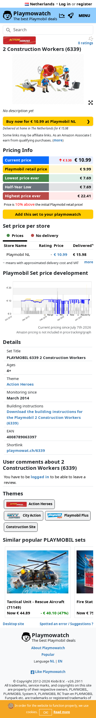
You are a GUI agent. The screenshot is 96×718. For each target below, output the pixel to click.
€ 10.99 (60, 254)
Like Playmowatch (50, 671)
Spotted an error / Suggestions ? (66, 624)
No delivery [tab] (47, 235)
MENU (84, 15)
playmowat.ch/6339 (26, 450)
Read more (62, 712)
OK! (45, 712)
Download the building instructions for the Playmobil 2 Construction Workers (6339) (45, 417)
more (58, 140)
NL (52, 661)
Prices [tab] (17, 235)
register (84, 3)
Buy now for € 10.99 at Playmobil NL (48, 121)
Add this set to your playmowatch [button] (48, 214)
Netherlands (42, 3)
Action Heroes (20, 384)
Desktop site (13, 624)
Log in (65, 3)
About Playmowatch (48, 648)
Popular (48, 654)
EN (60, 661)
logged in (40, 476)
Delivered (82, 245)
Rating (45, 245)
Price (58, 245)
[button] (91, 102)
